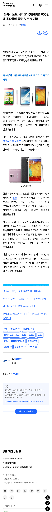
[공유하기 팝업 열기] (47, 503)
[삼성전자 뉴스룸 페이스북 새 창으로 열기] (18, 491)
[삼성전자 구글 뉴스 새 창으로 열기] (11, 497)
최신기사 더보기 (25, 411)
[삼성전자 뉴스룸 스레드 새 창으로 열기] (38, 491)
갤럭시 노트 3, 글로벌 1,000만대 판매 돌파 (22, 291)
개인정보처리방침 (9, 463)
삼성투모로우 (20, 346)
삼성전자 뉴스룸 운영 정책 (12, 458)
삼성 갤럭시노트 (17, 340)
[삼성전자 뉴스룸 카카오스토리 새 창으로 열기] (31, 491)
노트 (24, 335)
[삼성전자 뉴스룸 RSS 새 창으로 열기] (5, 497)
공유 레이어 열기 (45, 32)
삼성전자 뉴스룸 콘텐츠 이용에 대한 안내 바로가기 (23, 401)
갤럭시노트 (15, 329)
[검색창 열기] (34, 5)
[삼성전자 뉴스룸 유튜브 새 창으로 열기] (5, 491)
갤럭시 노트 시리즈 (12, 141)
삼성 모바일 (32, 340)
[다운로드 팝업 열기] (47, 497)
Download (39, 32)
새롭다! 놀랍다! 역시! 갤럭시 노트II (19, 306)
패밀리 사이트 (10, 506)
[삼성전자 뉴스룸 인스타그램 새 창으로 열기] (11, 491)
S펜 (15, 197)
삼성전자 (24, 24)
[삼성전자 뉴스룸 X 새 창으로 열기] (25, 491)
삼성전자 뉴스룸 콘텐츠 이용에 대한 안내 (17, 467)
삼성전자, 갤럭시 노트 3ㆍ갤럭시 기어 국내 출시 (24, 298)
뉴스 (6, 340)
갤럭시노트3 (28, 329)
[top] (47, 508)
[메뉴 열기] (46, 5)
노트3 (40, 335)
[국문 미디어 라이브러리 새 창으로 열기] (45, 491)
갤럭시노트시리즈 (11, 335)
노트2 (31, 335)
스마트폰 (33, 346)
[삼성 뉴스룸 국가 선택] (40, 5)
